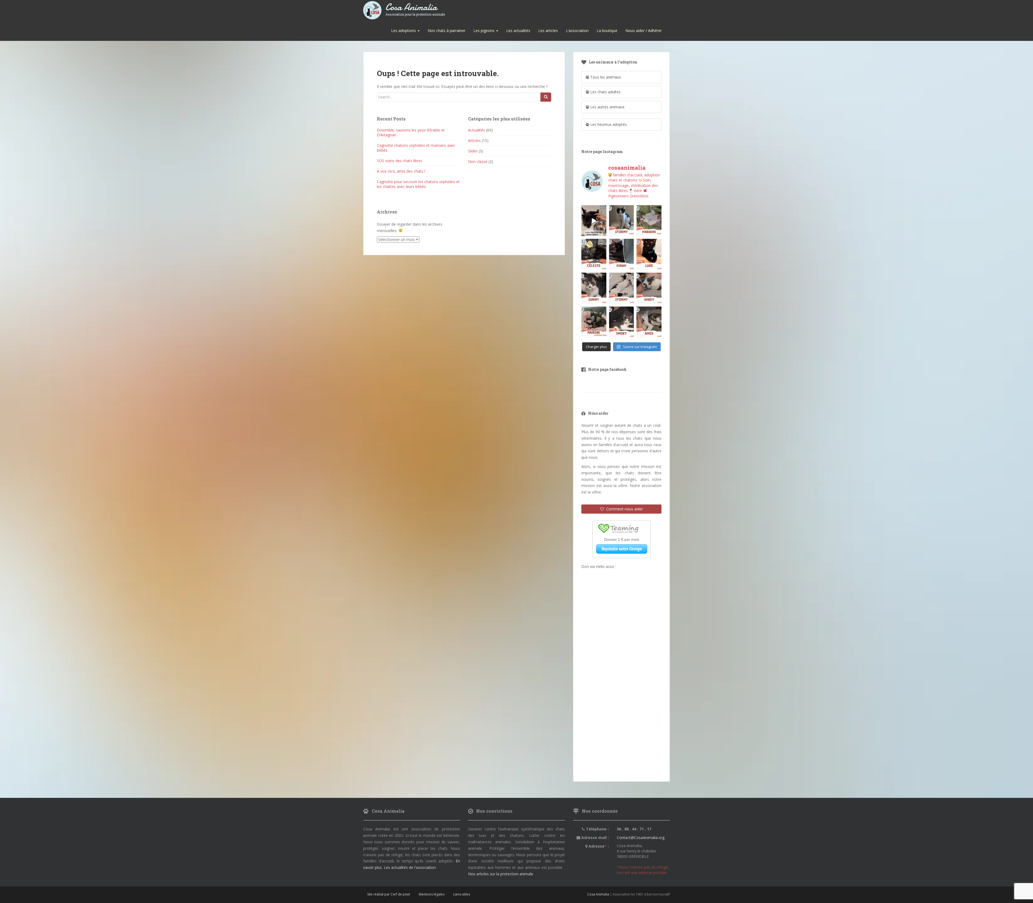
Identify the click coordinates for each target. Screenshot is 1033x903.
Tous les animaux (605, 77)
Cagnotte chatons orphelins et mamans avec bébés (416, 148)
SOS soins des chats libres (399, 160)
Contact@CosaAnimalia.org (640, 837)
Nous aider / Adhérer (643, 30)
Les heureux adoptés (608, 124)
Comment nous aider (623, 508)
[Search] (545, 97)
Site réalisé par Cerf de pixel (388, 894)
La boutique (607, 30)
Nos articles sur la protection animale (500, 873)
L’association (577, 30)
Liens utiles (461, 894)
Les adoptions (404, 30)
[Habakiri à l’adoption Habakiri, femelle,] (648, 220)
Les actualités (518, 30)
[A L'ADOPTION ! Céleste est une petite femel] (593, 254)
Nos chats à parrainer (446, 30)
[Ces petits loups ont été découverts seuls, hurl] (593, 220)
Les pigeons (484, 30)
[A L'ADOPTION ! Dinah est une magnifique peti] (621, 254)
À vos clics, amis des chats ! (401, 171)
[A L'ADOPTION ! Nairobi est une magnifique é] (593, 322)
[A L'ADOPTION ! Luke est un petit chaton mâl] (648, 254)
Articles (474, 140)
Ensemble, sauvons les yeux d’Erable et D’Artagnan (411, 132)
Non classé (477, 161)
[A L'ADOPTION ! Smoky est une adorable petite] (621, 322)
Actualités (476, 130)
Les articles (548, 30)
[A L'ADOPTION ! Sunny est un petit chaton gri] (593, 288)
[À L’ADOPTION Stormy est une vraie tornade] (621, 220)
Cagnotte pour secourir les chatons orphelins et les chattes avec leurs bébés (418, 184)
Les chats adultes (605, 91)
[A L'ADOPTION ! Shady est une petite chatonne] (648, 288)
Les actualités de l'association (410, 867)
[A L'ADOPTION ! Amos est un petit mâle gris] (648, 322)
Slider (472, 151)
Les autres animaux (606, 106)
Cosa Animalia (415, 7)
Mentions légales (431, 894)
